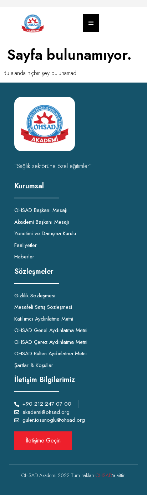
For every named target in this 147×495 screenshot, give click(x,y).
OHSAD (104, 475)
